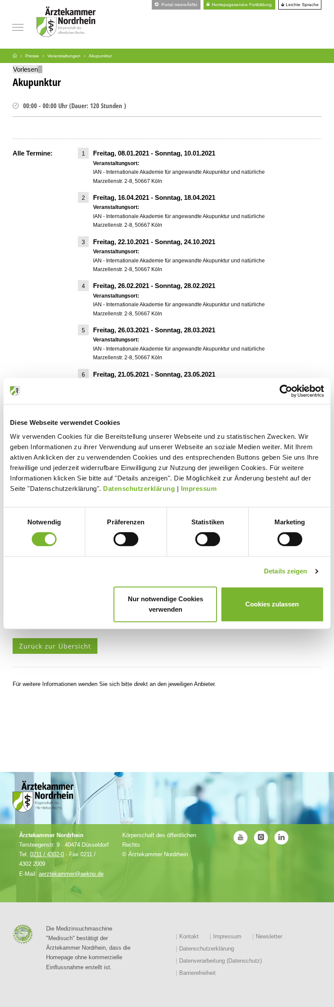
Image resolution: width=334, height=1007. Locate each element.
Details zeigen (285, 571)
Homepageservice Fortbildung (241, 4)
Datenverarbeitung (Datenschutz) (220, 960)
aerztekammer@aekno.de (71, 874)
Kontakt (189, 936)
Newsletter (269, 936)
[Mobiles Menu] (18, 26)
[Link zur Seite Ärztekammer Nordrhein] (15, 55)
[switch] (126, 539)
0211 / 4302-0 (47, 854)
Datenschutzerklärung (139, 488)
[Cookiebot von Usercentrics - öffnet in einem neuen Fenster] (286, 391)
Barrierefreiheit (197, 973)
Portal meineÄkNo (178, 4)
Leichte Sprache (301, 5)
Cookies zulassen (272, 604)
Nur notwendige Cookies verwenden (165, 604)
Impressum (199, 488)
